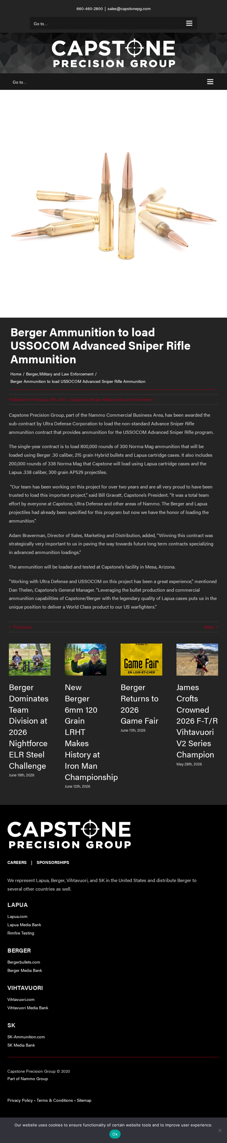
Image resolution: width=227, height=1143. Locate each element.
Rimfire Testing (20, 933)
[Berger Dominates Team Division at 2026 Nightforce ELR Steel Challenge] (30, 647)
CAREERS (17, 862)
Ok (115, 1134)
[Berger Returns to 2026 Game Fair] (141, 647)
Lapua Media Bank (24, 924)
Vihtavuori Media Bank (27, 1007)
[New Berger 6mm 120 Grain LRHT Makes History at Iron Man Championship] (85, 647)
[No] (220, 1130)
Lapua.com (17, 916)
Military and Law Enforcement (127, 399)
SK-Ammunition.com (26, 1036)
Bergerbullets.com (23, 962)
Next (208, 626)
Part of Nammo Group (27, 1078)
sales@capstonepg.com (129, 8)
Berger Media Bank (24, 970)
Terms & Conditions (55, 1100)
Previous (23, 626)
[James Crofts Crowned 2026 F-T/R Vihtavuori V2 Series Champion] (197, 647)
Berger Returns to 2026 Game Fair (139, 703)
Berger (94, 399)
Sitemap (84, 1100)
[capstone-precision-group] (69, 822)
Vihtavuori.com (21, 999)
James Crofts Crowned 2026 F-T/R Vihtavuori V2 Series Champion (197, 720)
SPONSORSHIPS (53, 862)
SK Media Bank (21, 1045)
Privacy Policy (20, 1100)
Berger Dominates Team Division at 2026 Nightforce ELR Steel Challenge (28, 726)
